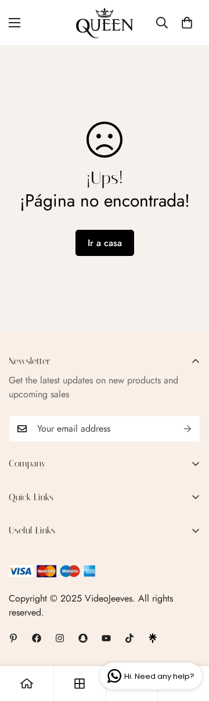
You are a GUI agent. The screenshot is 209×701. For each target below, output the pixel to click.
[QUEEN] (104, 22)
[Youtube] (106, 638)
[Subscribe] (187, 428)
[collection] (79, 683)
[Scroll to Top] (188, 639)
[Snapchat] (83, 638)
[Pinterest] (13, 638)
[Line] (152, 638)
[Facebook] (36, 638)
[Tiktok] (129, 638)
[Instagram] (59, 638)
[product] (27, 684)
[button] (187, 22)
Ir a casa (105, 243)
